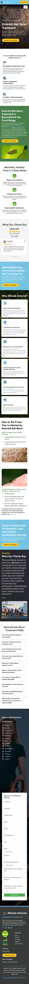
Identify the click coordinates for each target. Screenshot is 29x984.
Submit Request (14, 895)
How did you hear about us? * (11, 862)
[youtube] (8, 927)
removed (13, 514)
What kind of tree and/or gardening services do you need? (13, 887)
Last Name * (7, 808)
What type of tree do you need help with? (13, 870)
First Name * (7, 801)
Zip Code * (6, 855)
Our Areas (17, 939)
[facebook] (3, 927)
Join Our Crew (18, 943)
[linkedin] (11, 927)
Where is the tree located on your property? (12, 878)
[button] (14, 636)
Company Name (8, 815)
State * (6, 848)
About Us (17, 941)
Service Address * (9, 835)
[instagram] (5, 927)
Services (8, 20)
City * (5, 842)
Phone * (6, 828)
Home (3, 20)
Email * (6, 822)
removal (5, 412)
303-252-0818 (6, 2)
